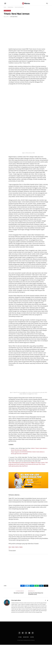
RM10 (16, 547)
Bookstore (26, 637)
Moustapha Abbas (14, 16)
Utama (20, 637)
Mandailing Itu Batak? (19, 593)
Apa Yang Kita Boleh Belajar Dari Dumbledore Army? (35, 593)
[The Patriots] (26, 3)
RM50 (20, 547)
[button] (5, 3)
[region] (28, 106)
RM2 (10, 547)
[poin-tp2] (28, 488)
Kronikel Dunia (7, 10)
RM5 (13, 547)
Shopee (32, 637)
